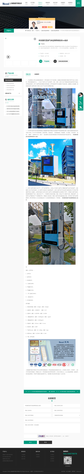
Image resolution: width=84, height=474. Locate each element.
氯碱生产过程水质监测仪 (8, 454)
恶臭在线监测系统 (45, 30)
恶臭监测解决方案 (10, 89)
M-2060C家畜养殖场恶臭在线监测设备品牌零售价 (42, 391)
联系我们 (70, 3)
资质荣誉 (52, 458)
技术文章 (55, 3)
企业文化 (52, 456)
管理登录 (73, 471)
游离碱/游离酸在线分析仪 (8, 460)
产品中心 (40, 3)
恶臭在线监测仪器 (55, 30)
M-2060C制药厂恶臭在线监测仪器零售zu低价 (70, 391)
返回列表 (53, 391)
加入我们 (52, 460)
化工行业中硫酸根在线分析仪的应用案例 (14, 114)
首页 (26, 3)
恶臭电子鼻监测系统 (11, 85)
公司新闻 (23, 454)
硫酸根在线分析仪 (6, 458)
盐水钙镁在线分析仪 (7, 456)
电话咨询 (80, 103)
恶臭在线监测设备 (10, 83)
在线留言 (63, 3)
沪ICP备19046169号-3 (38, 471)
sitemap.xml (78, 471)
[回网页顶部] (80, 99)
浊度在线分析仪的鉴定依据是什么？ (14, 108)
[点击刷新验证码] (41, 436)
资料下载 (23, 456)
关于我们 (33, 3)
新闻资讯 (48, 3)
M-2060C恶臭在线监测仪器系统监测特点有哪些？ (14, 106)
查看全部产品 (8, 93)
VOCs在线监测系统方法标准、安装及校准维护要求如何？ (14, 111)
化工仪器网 (68, 471)
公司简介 (52, 454)
